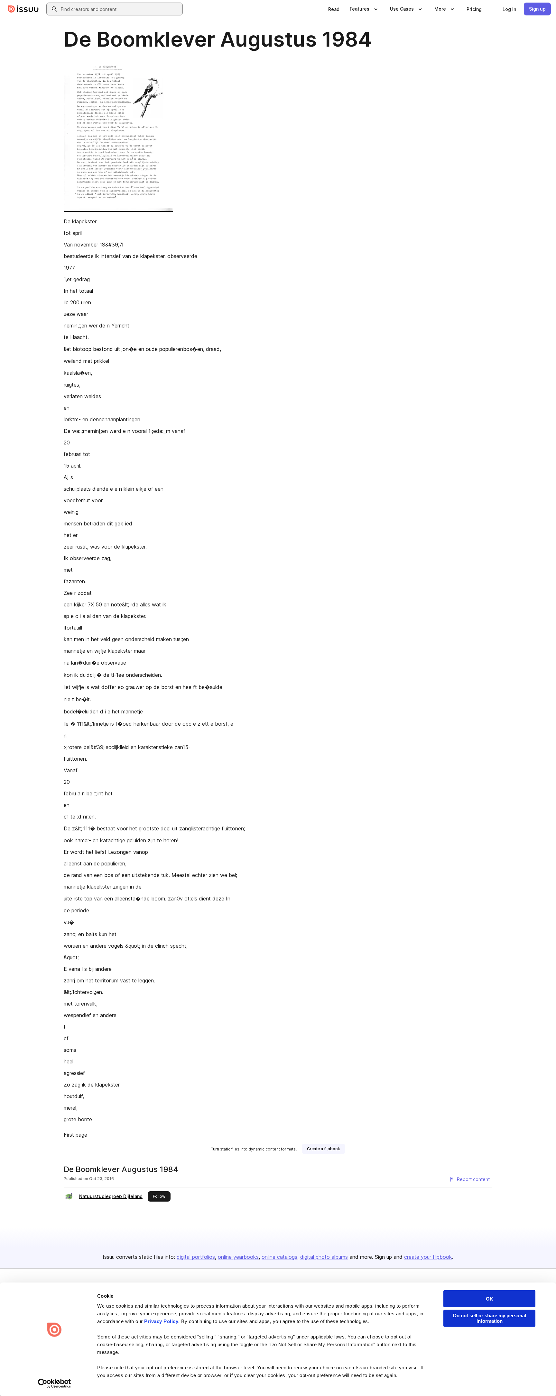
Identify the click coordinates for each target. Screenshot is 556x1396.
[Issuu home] (23, 9)
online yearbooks (238, 1257)
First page (75, 1135)
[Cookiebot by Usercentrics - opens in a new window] (54, 1383)
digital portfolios (196, 1257)
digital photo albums (324, 1257)
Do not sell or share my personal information (489, 1318)
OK (489, 1299)
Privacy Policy (161, 1321)
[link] (334, 9)
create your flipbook (428, 1257)
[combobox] (120, 9)
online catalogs (279, 1257)
